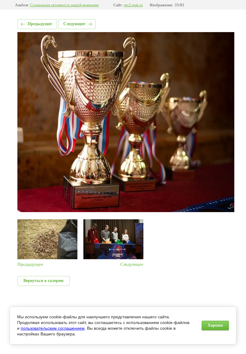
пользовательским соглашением (53, 328)
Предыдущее (40, 24)
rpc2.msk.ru (133, 5)
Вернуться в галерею (43, 280)
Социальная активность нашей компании (64, 5)
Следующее (74, 24)
